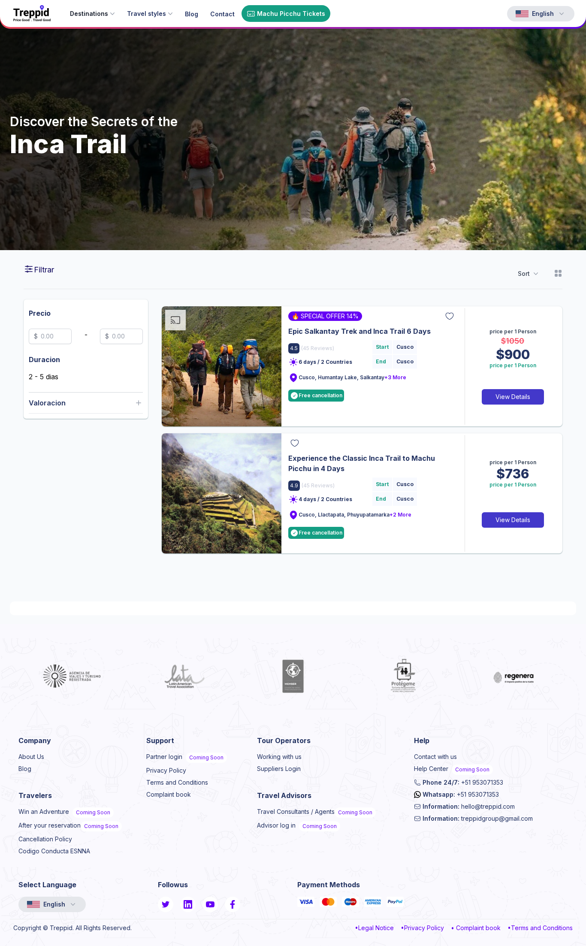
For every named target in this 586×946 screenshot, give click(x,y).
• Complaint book (476, 927)
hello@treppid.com (469, 806)
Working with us (279, 756)
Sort (524, 273)
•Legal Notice (374, 927)
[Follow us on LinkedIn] (188, 904)
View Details (512, 396)
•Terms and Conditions (540, 927)
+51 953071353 (463, 782)
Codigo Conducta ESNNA (54, 851)
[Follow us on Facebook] (232, 904)
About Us (31, 756)
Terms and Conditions (177, 782)
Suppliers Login (279, 768)
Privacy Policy (166, 770)
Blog (24, 768)
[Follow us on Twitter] (165, 904)
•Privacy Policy (422, 927)
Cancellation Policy (45, 839)
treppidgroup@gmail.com (478, 818)
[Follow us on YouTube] (210, 904)
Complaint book (168, 794)
